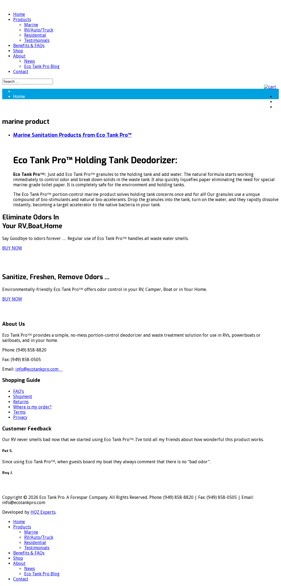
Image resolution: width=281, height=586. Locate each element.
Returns (21, 401)
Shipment (22, 396)
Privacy (20, 417)
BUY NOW (12, 248)
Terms (19, 412)
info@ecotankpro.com (39, 369)
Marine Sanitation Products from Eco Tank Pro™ (72, 135)
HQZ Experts (42, 512)
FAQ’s (18, 391)
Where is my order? (32, 407)
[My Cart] (271, 87)
